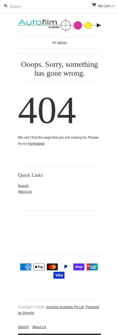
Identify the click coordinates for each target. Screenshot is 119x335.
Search (23, 185)
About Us (25, 191)
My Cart (106, 5)
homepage (36, 143)
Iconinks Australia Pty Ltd (65, 306)
